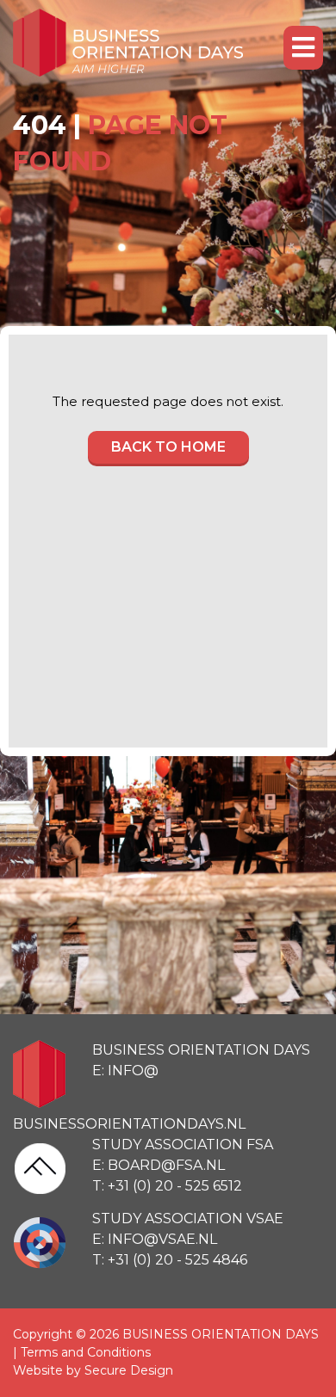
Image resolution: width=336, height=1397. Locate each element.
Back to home (168, 447)
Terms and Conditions (86, 1352)
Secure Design (128, 1370)
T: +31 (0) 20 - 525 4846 (169, 1260)
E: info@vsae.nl (154, 1239)
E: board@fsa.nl (158, 1165)
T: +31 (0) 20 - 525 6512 (167, 1186)
